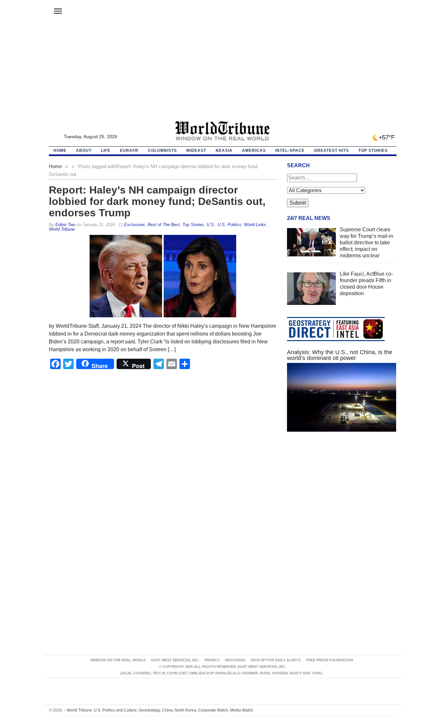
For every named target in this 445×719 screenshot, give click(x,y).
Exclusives (134, 224)
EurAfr (129, 150)
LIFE (105, 150)
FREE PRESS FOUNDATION (329, 660)
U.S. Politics (229, 224)
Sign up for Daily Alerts (276, 660)
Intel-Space (290, 150)
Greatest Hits (331, 150)
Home (55, 166)
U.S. (211, 224)
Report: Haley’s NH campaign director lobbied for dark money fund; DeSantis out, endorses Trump (157, 201)
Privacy (212, 660)
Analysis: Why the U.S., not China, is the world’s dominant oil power (339, 355)
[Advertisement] (222, 72)
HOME (59, 150)
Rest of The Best (164, 224)
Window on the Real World (118, 660)
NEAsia (224, 150)
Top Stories (373, 150)
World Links (255, 224)
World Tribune (62, 229)
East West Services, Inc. (175, 660)
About (84, 150)
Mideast (196, 150)
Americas (254, 150)
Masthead (235, 660)
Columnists (162, 150)
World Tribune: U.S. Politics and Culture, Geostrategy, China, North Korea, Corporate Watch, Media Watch (158, 710)
